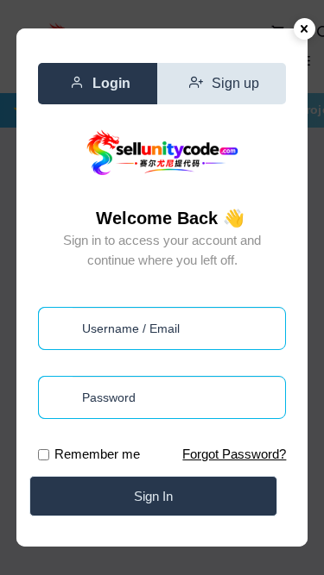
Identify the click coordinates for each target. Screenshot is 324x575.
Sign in (153, 496)
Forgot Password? (234, 454)
